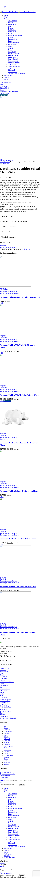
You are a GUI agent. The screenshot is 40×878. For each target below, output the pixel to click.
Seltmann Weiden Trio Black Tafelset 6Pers (18, 587)
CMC (10, 26)
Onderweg (7, 750)
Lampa (10, 37)
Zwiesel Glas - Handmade (8, 718)
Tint (9, 68)
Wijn (5, 761)
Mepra (10, 46)
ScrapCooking (13, 61)
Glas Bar (7, 737)
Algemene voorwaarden (7, 774)
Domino (11, 28)
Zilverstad (11, 70)
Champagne (8, 731)
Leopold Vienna (13, 42)
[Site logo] (9, 12)
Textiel (6, 759)
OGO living (12, 52)
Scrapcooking (8, 755)
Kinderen (7, 744)
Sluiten (2, 863)
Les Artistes (12, 44)
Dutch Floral (12, 30)
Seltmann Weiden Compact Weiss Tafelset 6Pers (20, 297)
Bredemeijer (12, 24)
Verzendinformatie (6, 772)
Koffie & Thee (8, 746)
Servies (7, 162)
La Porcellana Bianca (15, 35)
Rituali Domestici (13, 53)
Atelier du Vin (12, 21)
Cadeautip (7, 730)
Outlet (6, 753)
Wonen (6, 764)
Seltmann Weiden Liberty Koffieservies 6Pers (19, 491)
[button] (9, 293)
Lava (9, 41)
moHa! (10, 48)
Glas (5, 735)
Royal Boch (12, 57)
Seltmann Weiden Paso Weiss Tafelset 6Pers (18, 539)
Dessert (6, 733)
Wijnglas (7, 762)
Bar (5, 726)
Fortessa (11, 33)
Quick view (4, 290)
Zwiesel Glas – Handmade (16, 74)
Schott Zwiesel (13, 59)
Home (2, 162)
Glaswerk (7, 739)
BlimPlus (11, 22)
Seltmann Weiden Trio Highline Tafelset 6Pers (19, 395)
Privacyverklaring (5, 775)
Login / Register (9, 857)
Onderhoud (7, 748)
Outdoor (24, 249)
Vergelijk (7, 856)
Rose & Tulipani (13, 55)
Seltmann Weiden (14, 63)
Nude (10, 50)
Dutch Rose (12, 32)
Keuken (6, 742)
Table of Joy (12, 64)
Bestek (6, 728)
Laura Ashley (12, 39)
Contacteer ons (5, 777)
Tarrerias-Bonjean (14, 66)
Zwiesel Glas (12, 72)
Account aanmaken (6, 873)
